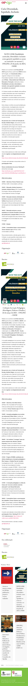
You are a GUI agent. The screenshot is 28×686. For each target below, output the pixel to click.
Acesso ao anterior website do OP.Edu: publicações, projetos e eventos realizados (7, 592)
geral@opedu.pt (6, 243)
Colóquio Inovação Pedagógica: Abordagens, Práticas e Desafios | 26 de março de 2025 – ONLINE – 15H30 (14, 311)
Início (2, 665)
